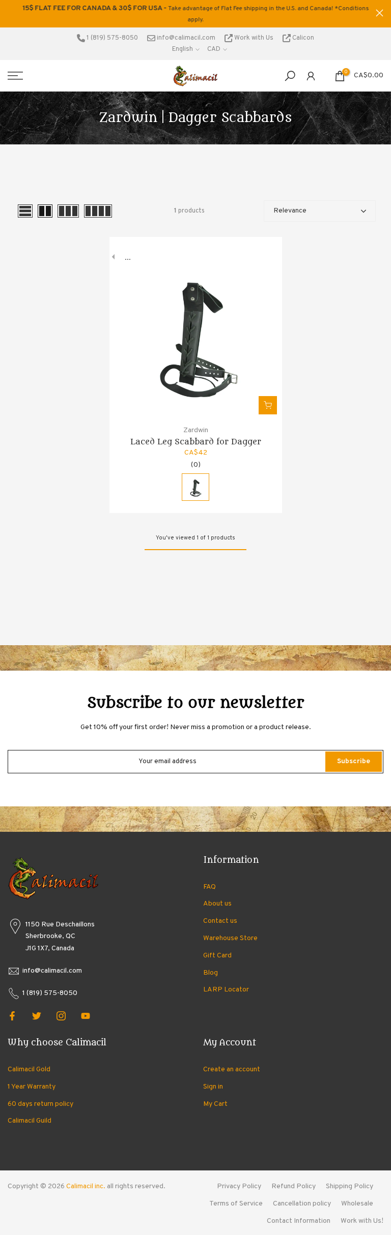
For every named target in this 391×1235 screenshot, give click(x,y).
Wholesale (357, 1203)
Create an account (231, 1069)
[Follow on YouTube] (85, 1016)
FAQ (209, 887)
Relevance (289, 210)
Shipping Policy (349, 1186)
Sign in (213, 1086)
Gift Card (217, 955)
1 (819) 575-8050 (111, 38)
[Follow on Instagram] (61, 1016)
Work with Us (254, 38)
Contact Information (298, 1221)
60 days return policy (40, 1104)
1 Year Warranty (31, 1086)
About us (217, 903)
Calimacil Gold (29, 1069)
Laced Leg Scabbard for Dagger (195, 441)
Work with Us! (362, 1221)
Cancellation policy (302, 1203)
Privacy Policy (239, 1186)
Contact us (220, 921)
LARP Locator (226, 989)
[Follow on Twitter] (36, 1016)
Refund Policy (293, 1186)
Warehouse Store (230, 938)
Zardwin (195, 430)
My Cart (215, 1104)
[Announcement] (195, 14)
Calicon (302, 38)
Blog (210, 973)
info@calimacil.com (185, 38)
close (11, 13)
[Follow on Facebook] (12, 1016)
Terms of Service (236, 1203)
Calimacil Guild (29, 1121)
